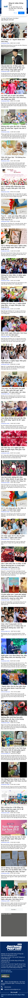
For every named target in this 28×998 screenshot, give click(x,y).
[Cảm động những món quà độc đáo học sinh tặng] (14, 409)
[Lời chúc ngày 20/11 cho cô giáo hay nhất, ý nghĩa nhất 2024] (14, 526)
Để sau (15, 12)
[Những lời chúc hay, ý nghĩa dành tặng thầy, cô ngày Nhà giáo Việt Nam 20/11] (14, 294)
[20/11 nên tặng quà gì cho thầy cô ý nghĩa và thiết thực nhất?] (14, 499)
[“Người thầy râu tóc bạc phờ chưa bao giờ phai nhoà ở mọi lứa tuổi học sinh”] (14, 677)
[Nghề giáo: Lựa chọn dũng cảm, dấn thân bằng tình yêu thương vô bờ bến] (14, 646)
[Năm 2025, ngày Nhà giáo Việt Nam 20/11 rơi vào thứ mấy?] (14, 323)
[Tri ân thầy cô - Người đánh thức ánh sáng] (14, 30)
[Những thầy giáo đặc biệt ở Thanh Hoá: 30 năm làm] (14, 117)
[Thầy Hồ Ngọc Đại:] (14, 148)
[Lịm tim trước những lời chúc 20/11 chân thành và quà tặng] (14, 468)
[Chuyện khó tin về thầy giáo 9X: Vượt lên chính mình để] (14, 56)
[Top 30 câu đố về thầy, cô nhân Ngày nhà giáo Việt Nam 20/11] (14, 888)
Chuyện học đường (5, 43)
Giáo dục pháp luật (5, 569)
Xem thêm (13, 909)
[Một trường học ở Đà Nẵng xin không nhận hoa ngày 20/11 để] (14, 798)
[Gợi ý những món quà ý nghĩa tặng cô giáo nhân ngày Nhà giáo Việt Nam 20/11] (14, 236)
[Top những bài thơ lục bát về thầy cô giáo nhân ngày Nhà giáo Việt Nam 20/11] (14, 827)
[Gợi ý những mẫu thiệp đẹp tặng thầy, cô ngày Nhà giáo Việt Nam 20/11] (14, 177)
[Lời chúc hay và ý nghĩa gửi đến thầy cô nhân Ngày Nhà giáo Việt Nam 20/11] (14, 438)
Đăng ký (21, 12)
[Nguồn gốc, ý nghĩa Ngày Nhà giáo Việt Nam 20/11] (14, 351)
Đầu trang (13, 992)
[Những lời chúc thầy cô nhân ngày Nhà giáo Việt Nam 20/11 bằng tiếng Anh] (14, 266)
